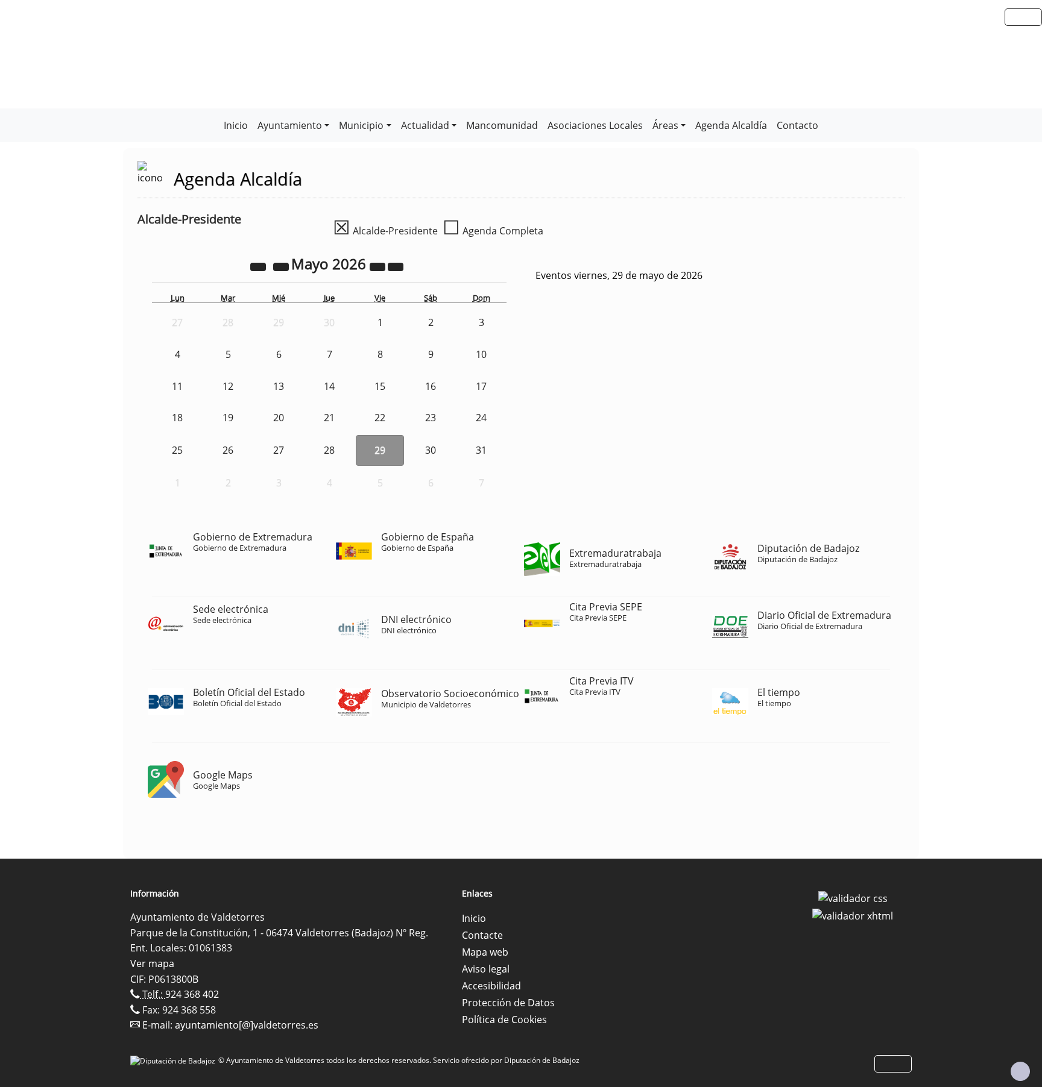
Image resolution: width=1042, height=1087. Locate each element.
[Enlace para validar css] (853, 897)
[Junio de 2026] (395, 265)
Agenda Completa (493, 230)
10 (481, 354)
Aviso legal (486, 969)
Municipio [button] (361, 125)
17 (481, 386)
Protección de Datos (508, 1002)
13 (278, 386)
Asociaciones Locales (595, 125)
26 (228, 450)
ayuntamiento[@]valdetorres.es (246, 1025)
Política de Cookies (504, 1019)
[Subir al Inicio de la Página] (1020, 1071)
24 (481, 417)
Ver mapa (152, 963)
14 (329, 386)
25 (177, 450)
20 (278, 417)
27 (278, 450)
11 (177, 386)
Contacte (482, 935)
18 (177, 417)
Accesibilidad (491, 985)
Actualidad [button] (425, 125)
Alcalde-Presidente (385, 230)
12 (228, 386)
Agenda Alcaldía (731, 125)
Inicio (236, 125)
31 (481, 450)
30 (430, 450)
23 (430, 417)
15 (379, 386)
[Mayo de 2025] (259, 265)
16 (430, 386)
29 (379, 450)
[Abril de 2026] (282, 265)
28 (329, 450)
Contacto (797, 125)
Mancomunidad (502, 125)
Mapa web (485, 952)
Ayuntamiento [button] (289, 125)
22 (379, 417)
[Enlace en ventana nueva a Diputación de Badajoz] (174, 1060)
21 (329, 417)
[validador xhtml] (852, 915)
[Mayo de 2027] (379, 265)
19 (228, 417)
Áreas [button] (665, 125)
